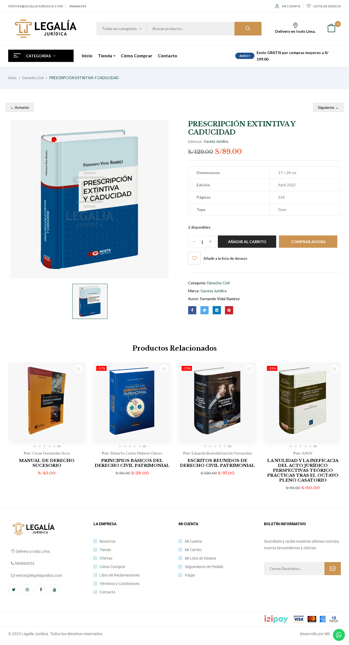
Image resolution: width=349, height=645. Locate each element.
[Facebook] (192, 310)
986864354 (77, 6)
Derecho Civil (33, 78)
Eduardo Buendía (206, 453)
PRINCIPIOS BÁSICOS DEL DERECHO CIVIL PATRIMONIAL (132, 463)
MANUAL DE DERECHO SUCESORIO (46, 463)
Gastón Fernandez (236, 453)
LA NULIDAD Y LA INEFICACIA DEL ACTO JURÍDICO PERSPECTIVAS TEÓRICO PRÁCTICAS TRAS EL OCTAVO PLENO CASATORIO (302, 470)
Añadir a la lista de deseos (225, 258)
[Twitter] (204, 310)
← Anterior (19, 107)
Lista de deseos (327, 6)
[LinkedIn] (217, 310)
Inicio (12, 78)
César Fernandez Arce (51, 453)
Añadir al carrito (247, 241)
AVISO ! (244, 56)
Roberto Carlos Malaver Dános (136, 453)
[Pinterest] (229, 310)
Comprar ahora (308, 241)
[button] (331, 29)
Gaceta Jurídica (216, 141)
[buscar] (247, 28)
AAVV (307, 453)
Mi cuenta (291, 6)
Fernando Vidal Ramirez (220, 298)
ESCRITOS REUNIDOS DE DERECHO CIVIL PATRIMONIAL (217, 463)
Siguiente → (328, 107)
